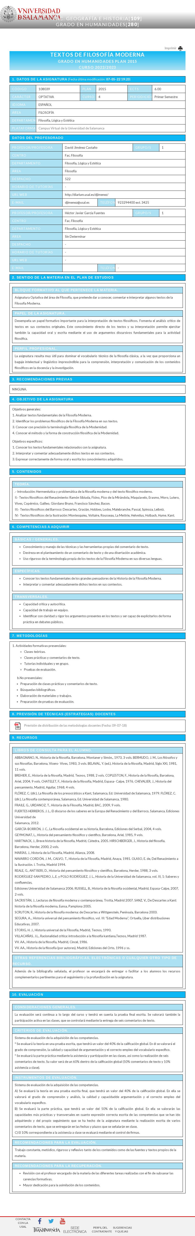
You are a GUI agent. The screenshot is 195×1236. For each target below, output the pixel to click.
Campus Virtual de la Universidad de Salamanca (71, 128)
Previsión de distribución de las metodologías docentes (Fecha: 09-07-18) (75, 725)
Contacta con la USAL (22, 1221)
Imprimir (171, 48)
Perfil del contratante (100, 1229)
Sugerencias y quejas (121, 1229)
